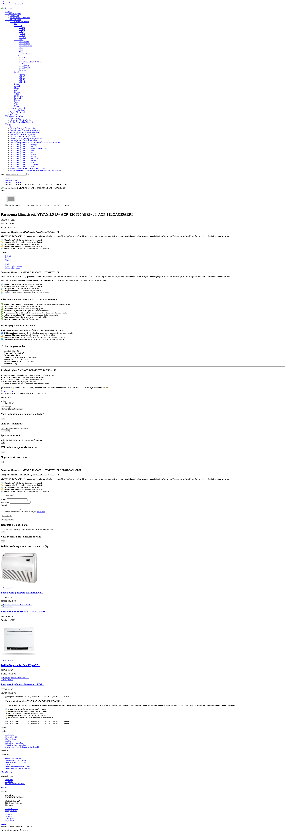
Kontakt (8, 124)
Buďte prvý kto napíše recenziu (12, 409)
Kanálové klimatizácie (17, 108)
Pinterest (8, 260)
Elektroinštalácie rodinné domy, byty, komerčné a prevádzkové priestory (35, 142)
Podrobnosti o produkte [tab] (13, 266)
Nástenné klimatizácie (19, 22)
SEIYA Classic (24, 58)
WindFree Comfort (25, 46)
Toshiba (18, 56)
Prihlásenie (9, 780)
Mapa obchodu (10, 739)
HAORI (22, 64)
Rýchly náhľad (7, 588)
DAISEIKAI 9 (24, 66)
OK (3, 419)
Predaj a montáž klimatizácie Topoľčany (24, 146)
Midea (16, 88)
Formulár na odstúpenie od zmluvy (17, 766)
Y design (22, 28)
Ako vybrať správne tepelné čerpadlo (23, 136)
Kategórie (8, 12)
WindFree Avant (24, 44)
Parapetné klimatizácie (18, 112)
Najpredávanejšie (11, 737)
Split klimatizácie (13, 20)
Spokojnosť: (9, 495)
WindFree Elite (24, 42)
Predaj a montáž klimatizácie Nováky (23, 160)
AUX (16, 90)
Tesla (16, 102)
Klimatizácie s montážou (14, 116)
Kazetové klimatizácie (17, 110)
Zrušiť (4, 520)
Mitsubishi (19, 74)
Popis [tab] (7, 264)
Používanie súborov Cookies (15, 762)
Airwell (17, 86)
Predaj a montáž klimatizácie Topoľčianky (25, 158)
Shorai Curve (23, 70)
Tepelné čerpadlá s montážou (15, 745)
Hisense (17, 100)
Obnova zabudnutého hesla (15, 784)
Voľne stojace (15, 114)
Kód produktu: (6, 393)
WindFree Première (25, 54)
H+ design (22, 38)
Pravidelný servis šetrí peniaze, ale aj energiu (25, 130)
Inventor (17, 72)
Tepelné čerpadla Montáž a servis (21, 122)
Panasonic (17, 98)
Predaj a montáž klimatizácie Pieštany (23, 162)
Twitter (7, 258)
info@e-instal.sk (11, 811)
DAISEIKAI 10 (24, 68)
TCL (16, 104)
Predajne (8, 741)
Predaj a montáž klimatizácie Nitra (22, 152)
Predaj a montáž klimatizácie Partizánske (24, 144)
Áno (7, 430)
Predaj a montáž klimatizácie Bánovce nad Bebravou (28, 148)
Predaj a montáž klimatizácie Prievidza (23, 150)
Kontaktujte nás (7, 2)
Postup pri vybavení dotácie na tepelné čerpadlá (26, 138)
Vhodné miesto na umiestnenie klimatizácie (25, 132)
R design (22, 30)
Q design (22, 34)
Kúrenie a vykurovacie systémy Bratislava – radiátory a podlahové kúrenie (36, 170)
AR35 (21, 52)
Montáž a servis (12, 118)
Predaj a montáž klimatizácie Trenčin (23, 154)
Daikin (16, 84)
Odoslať (10, 520)
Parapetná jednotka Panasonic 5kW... (22, 684)
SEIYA (21, 60)
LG (15, 24)
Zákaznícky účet (7, 772)
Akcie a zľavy (10, 735)
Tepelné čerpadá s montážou (20, 18)
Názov (3, 499)
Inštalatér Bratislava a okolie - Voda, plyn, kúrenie (27, 168)
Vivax (18, 26)
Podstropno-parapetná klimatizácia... (22, 592)
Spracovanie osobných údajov (16, 760)
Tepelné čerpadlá (13, 14)
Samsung (19, 40)
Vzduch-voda (14, 16)
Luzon (21, 50)
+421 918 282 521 (11, 809)
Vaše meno (5, 502)
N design (22, 36)
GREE (16, 94)
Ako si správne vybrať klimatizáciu (22, 128)
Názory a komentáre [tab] (12, 268)
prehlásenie (41, 512)
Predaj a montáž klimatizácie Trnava (22, 166)
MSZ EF (22, 78)
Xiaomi (17, 106)
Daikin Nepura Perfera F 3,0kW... (20, 665)
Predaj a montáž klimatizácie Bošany (23, 156)
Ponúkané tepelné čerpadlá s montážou (23, 140)
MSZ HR (22, 82)
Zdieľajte (8, 256)
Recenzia (4, 505)
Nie (3, 430)
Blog (8, 126)
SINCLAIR (18, 96)
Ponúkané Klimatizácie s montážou (22, 134)
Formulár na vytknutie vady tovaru (17, 768)
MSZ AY (22, 80)
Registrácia (9, 782)
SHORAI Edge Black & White (30, 62)
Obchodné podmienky (13, 758)
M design (22, 32)
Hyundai (17, 92)
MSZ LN (22, 76)
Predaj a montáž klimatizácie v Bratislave (24, 164)
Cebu (21, 48)
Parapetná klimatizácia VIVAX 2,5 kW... (24, 611)
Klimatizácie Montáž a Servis (20, 120)
